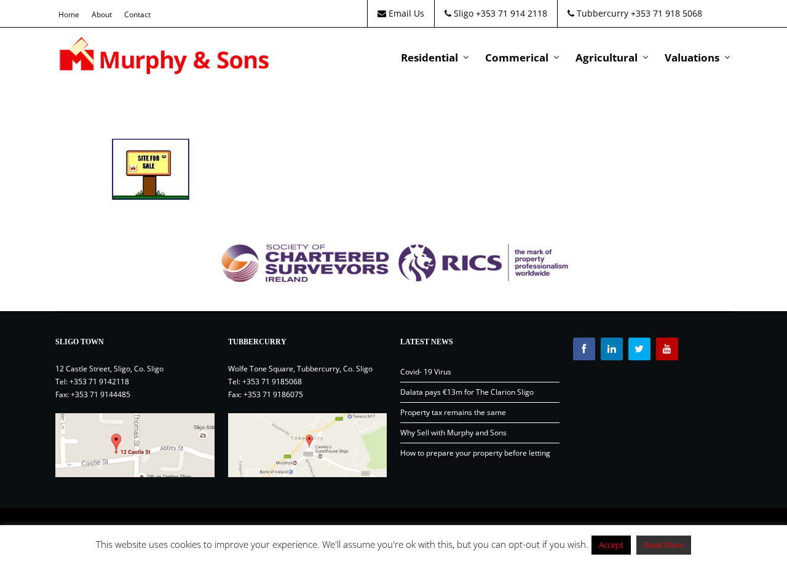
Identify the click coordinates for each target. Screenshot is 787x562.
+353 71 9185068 (272, 381)
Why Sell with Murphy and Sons (453, 432)
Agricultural (606, 57)
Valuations (692, 57)
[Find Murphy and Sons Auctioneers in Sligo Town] (135, 445)
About (102, 14)
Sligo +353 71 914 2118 (499, 13)
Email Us (405, 13)
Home (68, 14)
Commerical (516, 57)
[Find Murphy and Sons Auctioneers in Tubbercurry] (307, 445)
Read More (664, 544)
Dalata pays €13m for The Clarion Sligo (467, 392)
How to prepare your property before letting (475, 453)
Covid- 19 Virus (425, 371)
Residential (429, 57)
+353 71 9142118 (99, 381)
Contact (137, 14)
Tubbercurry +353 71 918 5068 (638, 13)
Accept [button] (611, 544)
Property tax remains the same (453, 412)
